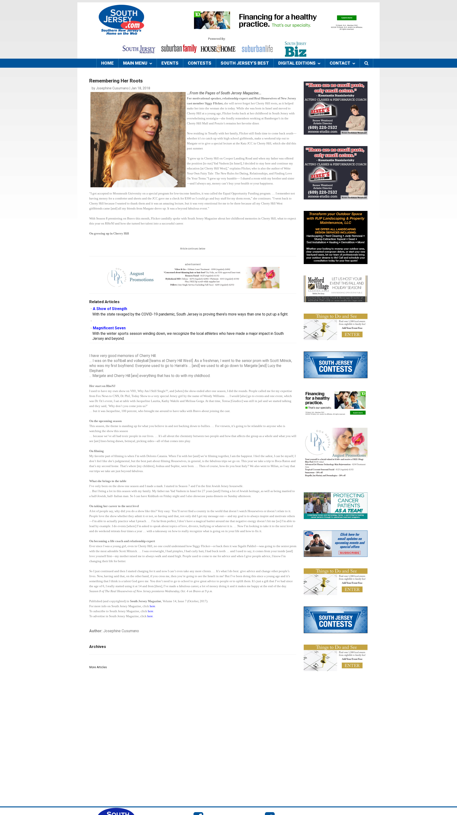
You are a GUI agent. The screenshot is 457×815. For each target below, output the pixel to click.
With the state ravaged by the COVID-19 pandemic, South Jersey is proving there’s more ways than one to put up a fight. (190, 314)
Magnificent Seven (109, 328)
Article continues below (192, 248)
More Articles (98, 667)
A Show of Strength (110, 309)
